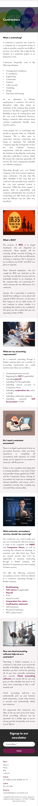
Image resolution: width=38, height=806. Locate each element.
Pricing (5, 768)
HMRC (32, 544)
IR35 (21, 244)
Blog (4, 770)
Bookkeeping (12, 587)
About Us (6, 765)
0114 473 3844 (8, 786)
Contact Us (6, 773)
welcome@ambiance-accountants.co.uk (15, 793)
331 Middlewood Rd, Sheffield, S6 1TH (15, 780)
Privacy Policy (22, 801)
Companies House (15, 547)
